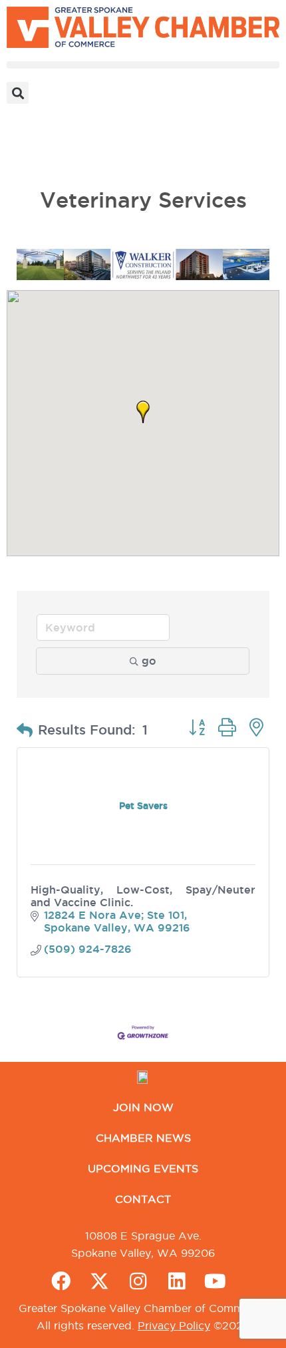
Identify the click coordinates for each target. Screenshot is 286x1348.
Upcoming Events (143, 1168)
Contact (143, 1199)
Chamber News (143, 1138)
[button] (143, 65)
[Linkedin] (177, 1281)
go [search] (149, 661)
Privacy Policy (174, 1325)
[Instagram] (138, 1281)
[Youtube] (215, 1281)
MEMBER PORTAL (56, 125)
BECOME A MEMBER (63, 156)
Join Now (143, 1107)
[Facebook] (61, 1281)
